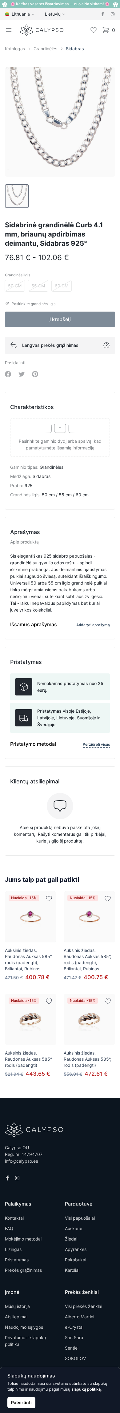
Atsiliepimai (16, 1316)
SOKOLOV (75, 1358)
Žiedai (71, 1238)
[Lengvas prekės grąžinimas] (106, 345)
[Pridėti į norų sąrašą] (49, 898)
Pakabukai (75, 1259)
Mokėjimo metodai (23, 1238)
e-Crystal (74, 1327)
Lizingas (13, 1249)
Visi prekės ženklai (83, 1306)
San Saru (74, 1337)
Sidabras (75, 48)
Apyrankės (75, 1249)
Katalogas (15, 48)
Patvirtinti (21, 1402)
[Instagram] (112, 14)
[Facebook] (102, 14)
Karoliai (72, 1270)
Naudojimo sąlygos (24, 1327)
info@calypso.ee (21, 1161)
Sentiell (72, 1347)
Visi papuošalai (80, 1218)
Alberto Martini (79, 1316)
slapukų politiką (86, 1389)
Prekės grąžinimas (23, 1270)
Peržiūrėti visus (96, 744)
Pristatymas (17, 1259)
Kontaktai (14, 1218)
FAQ (9, 1228)
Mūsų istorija (17, 1306)
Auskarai (73, 1228)
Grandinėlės (45, 48)
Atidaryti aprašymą (93, 625)
